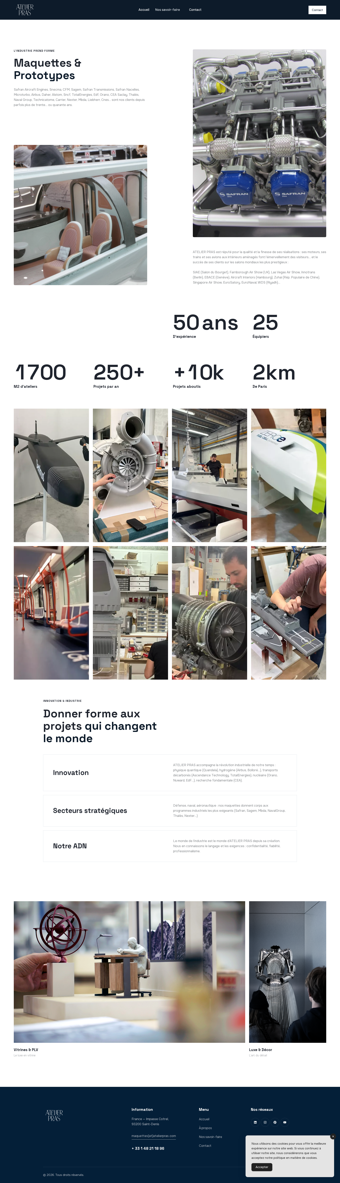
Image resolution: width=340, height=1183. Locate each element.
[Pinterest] (275, 1122)
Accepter (262, 1167)
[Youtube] (284, 1122)
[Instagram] (265, 1122)
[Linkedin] (255, 1122)
